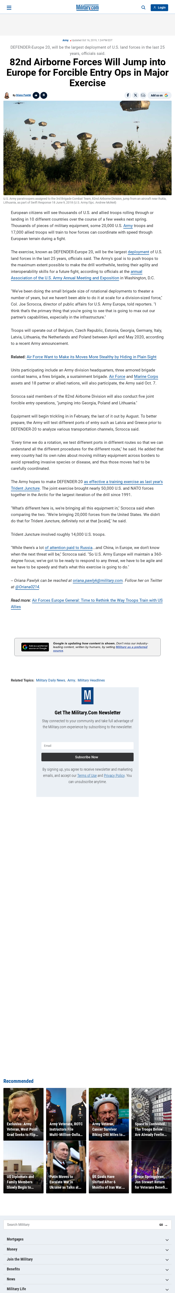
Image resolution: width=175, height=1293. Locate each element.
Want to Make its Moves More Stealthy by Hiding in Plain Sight (99, 356)
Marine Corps (146, 376)
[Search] (143, 7)
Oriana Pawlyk (23, 95)
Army (66, 40)
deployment (138, 251)
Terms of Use (87, 775)
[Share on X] (135, 95)
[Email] (143, 95)
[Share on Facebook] (127, 95)
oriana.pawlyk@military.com (98, 580)
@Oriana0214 (27, 586)
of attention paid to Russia (68, 547)
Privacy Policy (114, 775)
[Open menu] (9, 7)
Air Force (35, 356)
